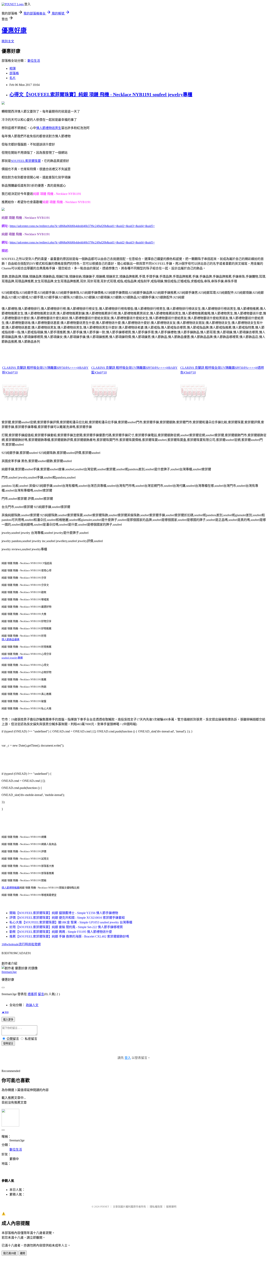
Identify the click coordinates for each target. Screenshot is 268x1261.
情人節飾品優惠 (10, 639)
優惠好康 (14, 30)
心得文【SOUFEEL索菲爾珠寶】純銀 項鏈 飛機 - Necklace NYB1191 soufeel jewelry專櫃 (100, 94)
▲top (5, 1012)
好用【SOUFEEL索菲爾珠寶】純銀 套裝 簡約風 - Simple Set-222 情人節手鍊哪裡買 (66, 927)
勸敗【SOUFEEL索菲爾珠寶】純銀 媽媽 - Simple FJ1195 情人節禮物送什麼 (60, 931)
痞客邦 (32, 994)
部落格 (14, 73)
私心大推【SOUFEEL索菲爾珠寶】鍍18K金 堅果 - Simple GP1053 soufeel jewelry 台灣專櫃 (70, 922)
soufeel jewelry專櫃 (12, 657)
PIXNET (104, 1206)
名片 (12, 78)
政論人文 (32, 1005)
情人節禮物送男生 (48, 128)
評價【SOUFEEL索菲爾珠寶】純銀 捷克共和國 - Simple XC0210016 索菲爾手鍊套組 (67, 917)
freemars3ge (9, 972)
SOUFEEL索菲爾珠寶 (26, 161)
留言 (41, 994)
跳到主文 (8, 41)
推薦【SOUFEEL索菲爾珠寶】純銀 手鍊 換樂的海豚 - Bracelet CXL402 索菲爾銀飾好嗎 (69, 936)
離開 (22, 1253)
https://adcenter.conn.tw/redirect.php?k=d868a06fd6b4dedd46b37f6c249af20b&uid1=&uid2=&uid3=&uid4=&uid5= (82, 226)
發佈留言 (8, 1043)
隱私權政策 (156, 1206)
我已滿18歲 (9, 1253)
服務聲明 (171, 1206)
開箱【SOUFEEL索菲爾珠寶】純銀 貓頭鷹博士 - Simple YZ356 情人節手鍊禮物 (63, 913)
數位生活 (33, 60)
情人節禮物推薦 (10, 887)
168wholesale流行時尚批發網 (21, 944)
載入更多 (8, 1019)
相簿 (12, 68)
